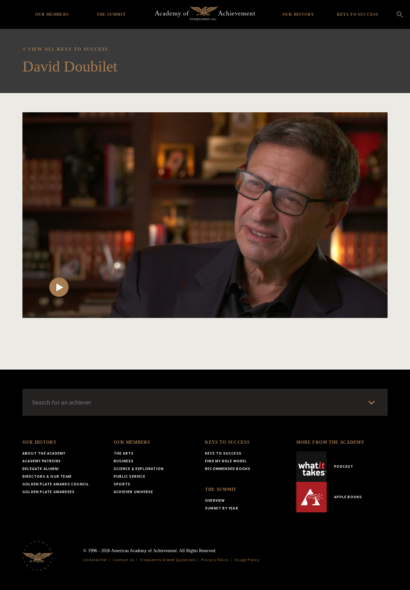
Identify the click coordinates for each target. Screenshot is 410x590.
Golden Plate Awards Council (55, 484)
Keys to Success (358, 14)
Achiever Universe (133, 491)
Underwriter (95, 559)
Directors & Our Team (46, 476)
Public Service (129, 476)
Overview (215, 500)
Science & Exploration (139, 468)
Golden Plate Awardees (48, 491)
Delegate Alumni (40, 468)
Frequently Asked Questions (168, 559)
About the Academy (43, 453)
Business (124, 460)
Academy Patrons (41, 460)
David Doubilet (69, 66)
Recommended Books (227, 468)
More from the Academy (330, 442)
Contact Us (124, 559)
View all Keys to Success (68, 49)
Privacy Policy (215, 559)
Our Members (52, 14)
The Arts (124, 453)
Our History (298, 14)
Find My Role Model (226, 460)
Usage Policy (246, 559)
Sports (122, 484)
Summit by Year (221, 508)
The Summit (111, 14)
